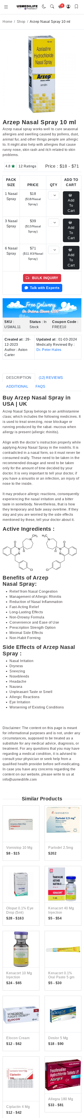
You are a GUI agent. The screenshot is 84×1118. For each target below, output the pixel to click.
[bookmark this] (76, 6)
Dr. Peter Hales (48, 350)
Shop (21, 21)
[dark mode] (44, 6)
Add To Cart (71, 206)
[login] (68, 6)
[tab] (19, 377)
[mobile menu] (6, 7)
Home (7, 21)
